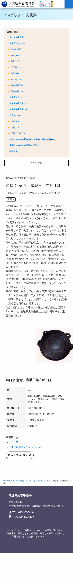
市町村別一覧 (36, 163)
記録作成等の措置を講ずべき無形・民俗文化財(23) (33, 139)
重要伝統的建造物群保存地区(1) (24, 145)
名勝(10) (15, 127)
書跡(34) (15, 73)
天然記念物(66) (18, 133)
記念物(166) (15, 115)
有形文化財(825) (17, 43)
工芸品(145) (16, 67)
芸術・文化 (25, 481)
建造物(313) (16, 49)
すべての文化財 (17, 37)
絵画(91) (15, 55)
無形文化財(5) (16, 97)
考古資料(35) (17, 85)
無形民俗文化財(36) (19, 109)
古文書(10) (16, 79)
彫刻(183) (15, 61)
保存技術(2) (15, 151)
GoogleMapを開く (18, 455)
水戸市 (14, 442)
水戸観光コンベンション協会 (27, 446)
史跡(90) (15, 121)
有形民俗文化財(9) (18, 103)
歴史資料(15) (17, 91)
